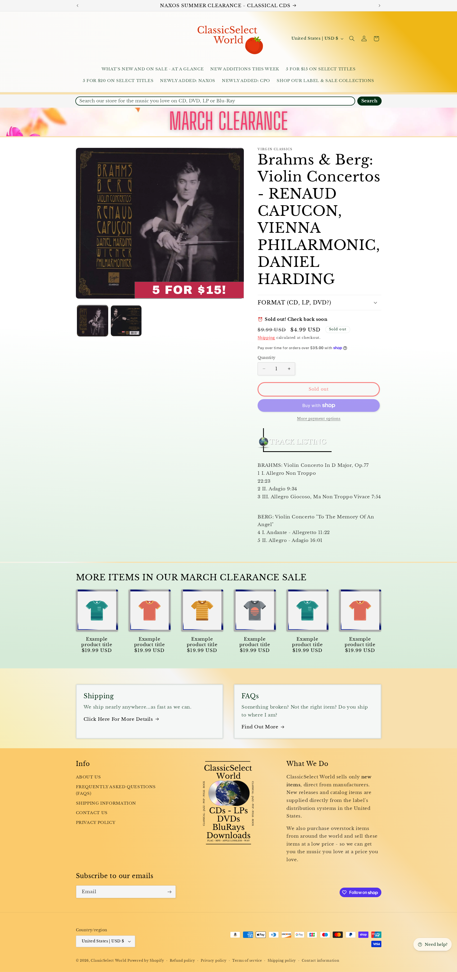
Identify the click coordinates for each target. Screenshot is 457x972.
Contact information (320, 960)
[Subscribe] (169, 891)
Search (369, 101)
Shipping (266, 338)
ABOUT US (88, 777)
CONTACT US (92, 812)
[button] (352, 39)
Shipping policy (282, 960)
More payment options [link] (319, 419)
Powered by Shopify (145, 960)
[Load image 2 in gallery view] (126, 320)
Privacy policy (213, 960)
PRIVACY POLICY (96, 822)
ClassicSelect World (108, 960)
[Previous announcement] (77, 5)
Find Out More (259, 727)
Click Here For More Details (118, 719)
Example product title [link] (96, 641)
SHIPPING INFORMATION (106, 803)
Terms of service (247, 960)
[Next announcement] (379, 5)
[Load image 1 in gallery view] (92, 320)
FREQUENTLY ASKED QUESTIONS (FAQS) (116, 790)
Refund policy (182, 960)
